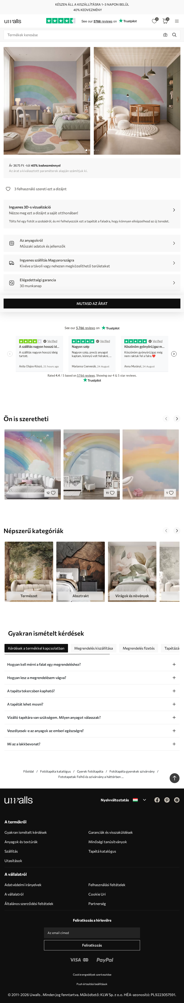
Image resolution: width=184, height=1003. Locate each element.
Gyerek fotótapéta (90, 771)
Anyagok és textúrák (21, 842)
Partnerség (97, 903)
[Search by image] (165, 34)
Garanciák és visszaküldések (110, 832)
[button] (166, 418)
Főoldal (28, 771)
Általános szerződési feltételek (28, 903)
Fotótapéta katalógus (55, 771)
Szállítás (11, 851)
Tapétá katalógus (102, 851)
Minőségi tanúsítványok (107, 842)
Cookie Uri (97, 894)
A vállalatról (14, 894)
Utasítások (13, 860)
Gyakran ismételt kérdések (25, 832)
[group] (28, 571)
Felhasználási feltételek (106, 884)
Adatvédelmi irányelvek (23, 884)
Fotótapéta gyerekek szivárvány (132, 771)
